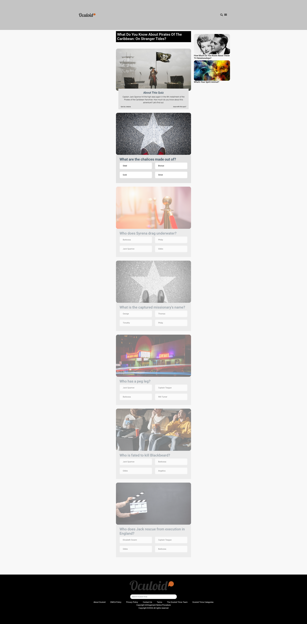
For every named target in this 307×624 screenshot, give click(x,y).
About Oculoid (100, 602)
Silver (160, 175)
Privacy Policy (132, 602)
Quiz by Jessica (126, 107)
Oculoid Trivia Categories (202, 602)
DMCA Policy (115, 602)
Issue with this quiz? (179, 107)
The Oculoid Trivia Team (177, 602)
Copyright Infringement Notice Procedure (153, 605)
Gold (125, 175)
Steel (125, 166)
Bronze (161, 166)
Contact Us (147, 602)
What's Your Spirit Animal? (206, 82)
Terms (159, 602)
